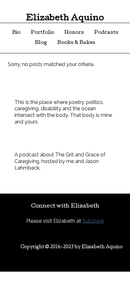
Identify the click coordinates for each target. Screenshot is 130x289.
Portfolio (42, 32)
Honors (74, 32)
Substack (93, 221)
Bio (16, 32)
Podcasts (106, 32)
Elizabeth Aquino (65, 18)
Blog (41, 42)
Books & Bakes (76, 42)
